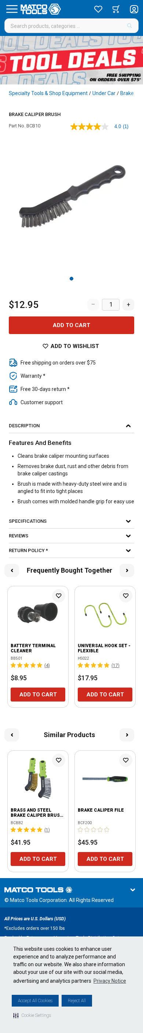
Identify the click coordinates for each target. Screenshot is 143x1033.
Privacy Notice (110, 981)
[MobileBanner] (71, 60)
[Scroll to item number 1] (71, 278)
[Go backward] (11, 570)
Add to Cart (71, 325)
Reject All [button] (77, 1000)
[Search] (129, 26)
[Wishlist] (98, 9)
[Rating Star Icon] (13, 665)
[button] (32, 1015)
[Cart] (116, 9)
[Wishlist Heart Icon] (58, 595)
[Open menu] (11, 9)
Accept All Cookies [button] (35, 1000)
